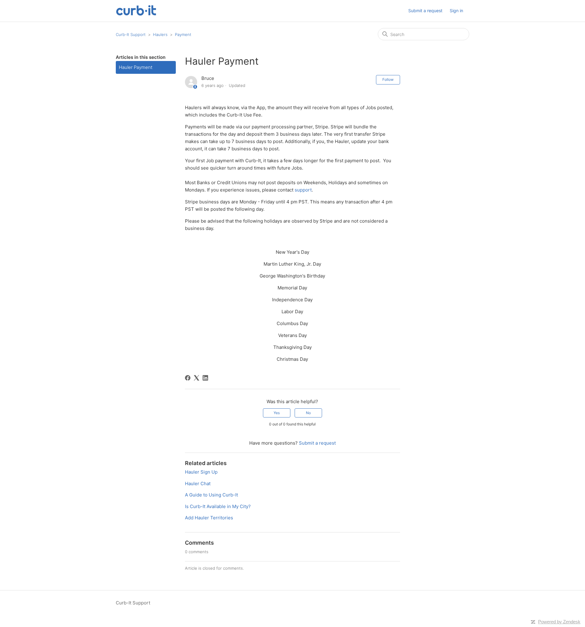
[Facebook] (187, 378)
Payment (183, 34)
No (308, 412)
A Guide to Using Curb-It (211, 495)
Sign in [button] (456, 10)
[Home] (136, 14)
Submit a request (425, 10)
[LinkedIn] (205, 378)
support (303, 190)
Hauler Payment (135, 67)
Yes (277, 412)
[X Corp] (196, 378)
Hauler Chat (198, 483)
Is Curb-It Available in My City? (218, 506)
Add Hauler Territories (209, 518)
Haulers (160, 34)
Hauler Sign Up (201, 472)
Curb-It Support (131, 34)
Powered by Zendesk (559, 621)
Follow (388, 79)
